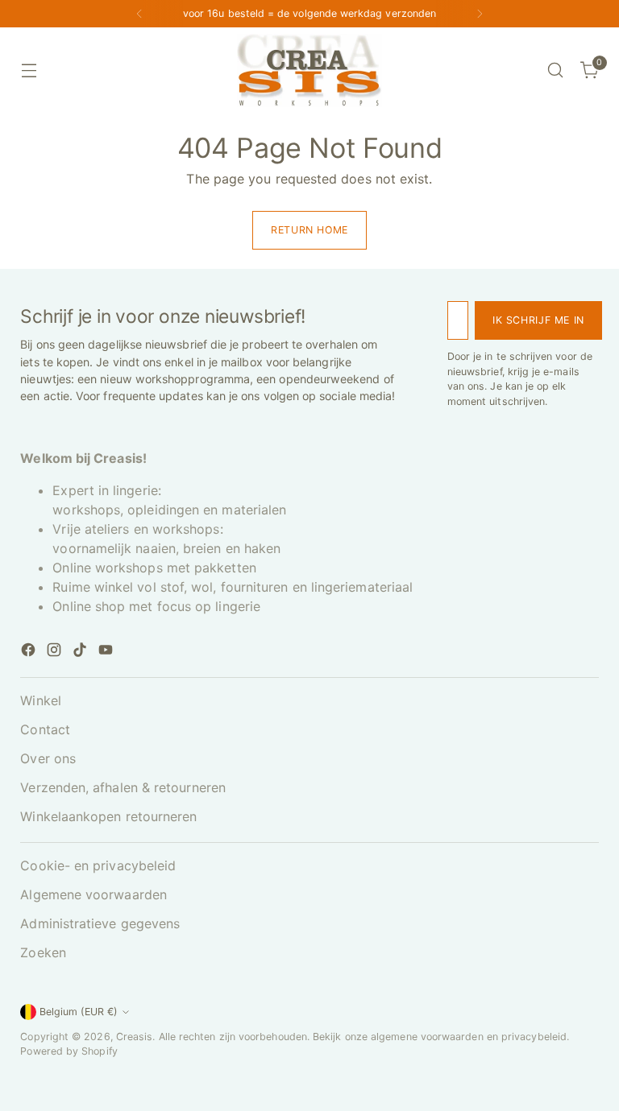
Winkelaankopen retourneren (108, 816)
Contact (45, 729)
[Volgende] (479, 13)
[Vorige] (139, 13)
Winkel (40, 700)
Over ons (48, 758)
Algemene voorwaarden (93, 894)
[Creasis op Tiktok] (81, 652)
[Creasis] (309, 70)
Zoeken (42, 952)
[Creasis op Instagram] (55, 652)
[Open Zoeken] (555, 70)
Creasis (134, 1036)
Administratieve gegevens (100, 923)
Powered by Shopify (68, 1051)
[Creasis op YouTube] (107, 652)
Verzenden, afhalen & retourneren (123, 787)
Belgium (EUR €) (78, 1012)
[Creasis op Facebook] (29, 652)
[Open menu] (28, 70)
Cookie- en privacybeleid (98, 865)
